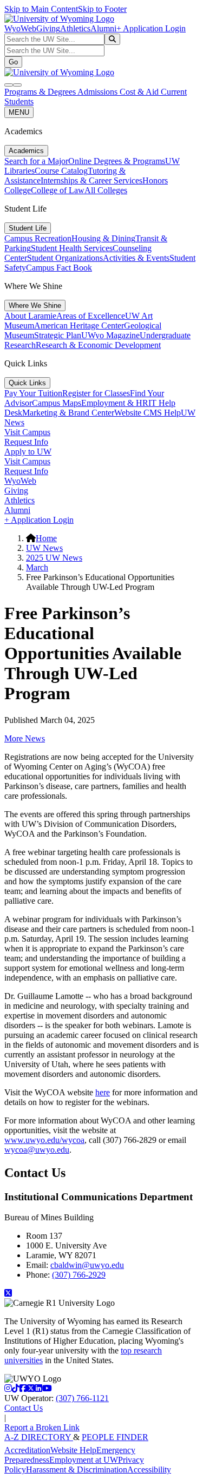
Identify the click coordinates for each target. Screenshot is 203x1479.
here (102, 1092)
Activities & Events (136, 257)
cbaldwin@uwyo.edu (87, 1265)
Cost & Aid (140, 91)
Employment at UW (83, 1459)
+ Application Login (151, 28)
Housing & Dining (103, 238)
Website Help (73, 1450)
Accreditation (27, 1450)
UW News (44, 548)
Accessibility (149, 1469)
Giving (48, 28)
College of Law (57, 190)
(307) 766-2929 (79, 1274)
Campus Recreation (37, 238)
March (37, 567)
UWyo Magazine (110, 335)
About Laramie (30, 315)
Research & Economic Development (98, 345)
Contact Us (23, 1407)
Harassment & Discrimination (76, 1469)
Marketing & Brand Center (68, 412)
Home (46, 538)
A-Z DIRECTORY (38, 1437)
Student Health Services (72, 248)
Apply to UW (27, 451)
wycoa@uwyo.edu (36, 1149)
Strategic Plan (57, 335)
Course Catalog (61, 170)
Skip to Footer (102, 9)
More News (24, 738)
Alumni (103, 28)
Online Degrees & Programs (116, 161)
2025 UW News (54, 557)
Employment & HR (114, 402)
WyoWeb (20, 28)
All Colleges (105, 190)
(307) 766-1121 (82, 1398)
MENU (19, 112)
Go (13, 62)
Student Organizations (65, 257)
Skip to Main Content (41, 9)
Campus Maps (56, 402)
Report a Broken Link (42, 1427)
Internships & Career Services (91, 180)
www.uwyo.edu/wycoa (44, 1140)
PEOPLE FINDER (115, 1437)
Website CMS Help (147, 412)
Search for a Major (36, 161)
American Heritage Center (79, 325)
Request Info (26, 441)
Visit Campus (27, 432)
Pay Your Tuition (33, 393)
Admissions (98, 91)
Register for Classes (96, 393)
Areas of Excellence (90, 315)
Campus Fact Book (59, 267)
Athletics (75, 28)
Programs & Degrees (40, 91)
